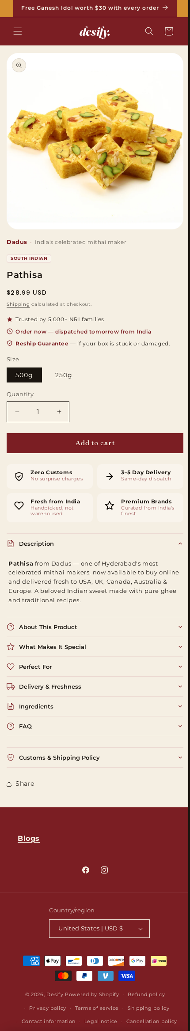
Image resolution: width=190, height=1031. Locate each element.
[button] (17, 31)
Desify (51, 994)
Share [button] (24, 777)
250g (63, 368)
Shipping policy (145, 1008)
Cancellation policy (148, 1021)
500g (24, 368)
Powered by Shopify (89, 994)
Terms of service (93, 1008)
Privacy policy (44, 1008)
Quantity (20, 387)
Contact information (45, 1021)
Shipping (18, 297)
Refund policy (143, 994)
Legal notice (97, 1021)
